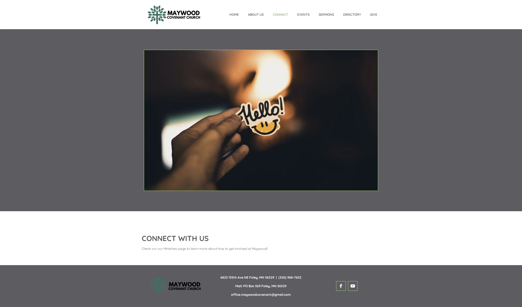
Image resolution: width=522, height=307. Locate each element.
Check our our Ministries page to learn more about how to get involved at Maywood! (205, 249)
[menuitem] (234, 14)
